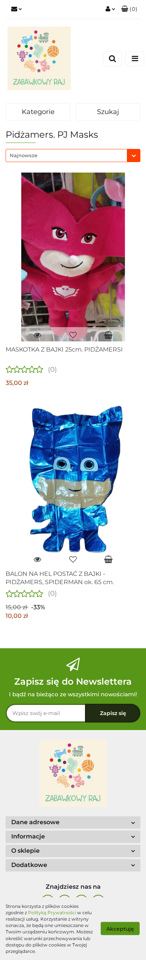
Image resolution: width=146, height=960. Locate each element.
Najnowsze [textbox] (23, 155)
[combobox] (73, 155)
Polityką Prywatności (52, 912)
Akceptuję (120, 928)
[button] (129, 9)
